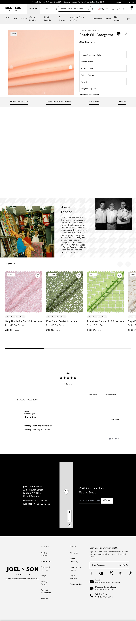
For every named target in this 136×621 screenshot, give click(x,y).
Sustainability (76, 584)
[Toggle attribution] (69, 525)
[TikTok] (130, 573)
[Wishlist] (118, 9)
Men (46, 9)
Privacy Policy (44, 583)
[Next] (128, 264)
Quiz (128, 19)
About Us (74, 553)
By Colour (62, 18)
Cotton (23, 19)
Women (33, 9)
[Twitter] (111, 573)
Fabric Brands (47, 18)
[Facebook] (91, 573)
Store (118, 2)
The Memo (117, 18)
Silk (15, 19)
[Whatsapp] (101, 573)
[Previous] (120, 264)
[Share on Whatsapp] (119, 34)
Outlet (108, 19)
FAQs (43, 576)
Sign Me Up (123, 565)
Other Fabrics (32, 18)
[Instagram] (120, 573)
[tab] (93, 394)
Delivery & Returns (45, 569)
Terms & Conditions (46, 591)
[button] (110, 439)
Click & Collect (44, 554)
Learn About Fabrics (75, 569)
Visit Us (44, 599)
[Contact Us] (112, 9)
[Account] (124, 9)
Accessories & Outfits (77, 18)
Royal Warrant (73, 577)
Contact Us (129, 2)
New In (8, 18)
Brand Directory (74, 560)
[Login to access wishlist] (125, 34)
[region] (66, 495)
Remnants (97, 19)
